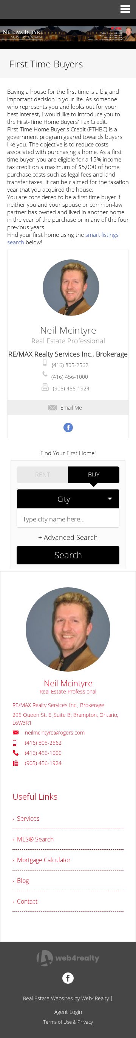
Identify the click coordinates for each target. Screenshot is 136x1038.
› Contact (24, 901)
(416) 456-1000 (69, 376)
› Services (25, 818)
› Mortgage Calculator (41, 860)
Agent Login (68, 1011)
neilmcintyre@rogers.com (55, 732)
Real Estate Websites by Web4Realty (66, 998)
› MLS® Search (33, 839)
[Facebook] (68, 978)
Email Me (71, 407)
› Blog (20, 880)
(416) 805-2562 (70, 365)
